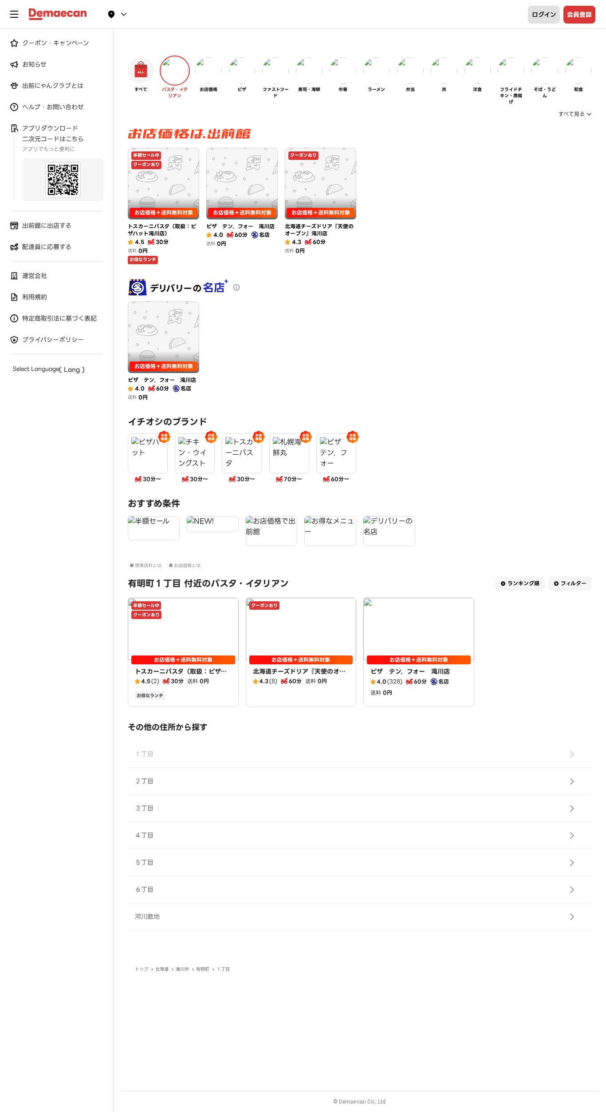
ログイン (544, 15)
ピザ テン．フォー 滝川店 (410, 671)
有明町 (202, 969)
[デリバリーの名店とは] (236, 287)
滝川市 (182, 969)
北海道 (162, 969)
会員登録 (579, 15)
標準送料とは (148, 565)
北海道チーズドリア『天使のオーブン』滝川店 (299, 676)
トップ (141, 969)
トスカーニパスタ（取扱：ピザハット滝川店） (181, 676)
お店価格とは (187, 565)
